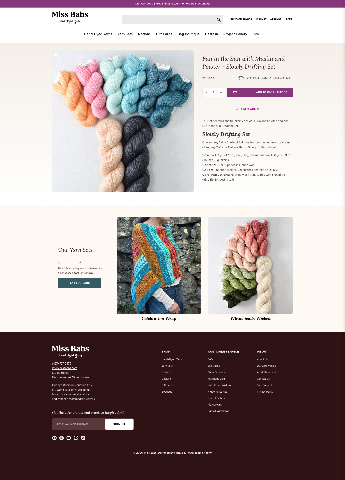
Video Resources (217, 391)
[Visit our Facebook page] (54, 438)
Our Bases (214, 366)
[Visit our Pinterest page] (83, 438)
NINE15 (178, 453)
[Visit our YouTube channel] (68, 438)
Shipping (252, 78)
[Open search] (172, 19)
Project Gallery (216, 398)
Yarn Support (264, 385)
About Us (262, 359)
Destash (166, 379)
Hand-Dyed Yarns (172, 359)
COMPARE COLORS (241, 19)
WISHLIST (261, 19)
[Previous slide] (62, 262)
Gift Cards (167, 385)
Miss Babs (150, 453)
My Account (215, 404)
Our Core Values (266, 366)
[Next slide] (76, 262)
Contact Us (263, 379)
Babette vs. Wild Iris (219, 385)
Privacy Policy (265, 391)
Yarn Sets (167, 366)
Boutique (167, 391)
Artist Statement (266, 372)
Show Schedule (217, 372)
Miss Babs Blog (216, 379)
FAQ (210, 359)
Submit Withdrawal (219, 411)
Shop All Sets (80, 282)
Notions (166, 372)
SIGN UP (119, 424)
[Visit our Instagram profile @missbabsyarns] (61, 438)
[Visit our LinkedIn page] (76, 438)
